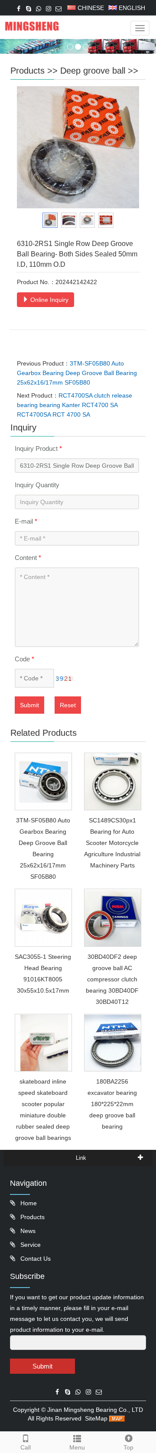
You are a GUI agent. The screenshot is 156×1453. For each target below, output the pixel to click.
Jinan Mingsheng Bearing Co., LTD (95, 1409)
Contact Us (35, 1258)
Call (25, 1447)
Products (27, 70)
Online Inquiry (48, 299)
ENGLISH (131, 7)
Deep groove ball (92, 70)
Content (28, 557)
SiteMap (96, 1418)
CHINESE (90, 7)
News (27, 1230)
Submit (29, 705)
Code (24, 659)
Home (28, 1203)
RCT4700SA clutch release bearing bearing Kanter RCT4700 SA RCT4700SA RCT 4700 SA (74, 405)
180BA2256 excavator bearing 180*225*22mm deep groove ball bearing (112, 1104)
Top (128, 1447)
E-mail (26, 521)
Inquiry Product (38, 448)
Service (30, 1244)
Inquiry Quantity (37, 485)
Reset (68, 705)
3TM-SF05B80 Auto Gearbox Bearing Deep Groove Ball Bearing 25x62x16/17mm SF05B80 (77, 373)
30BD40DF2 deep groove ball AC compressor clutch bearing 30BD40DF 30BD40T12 (112, 979)
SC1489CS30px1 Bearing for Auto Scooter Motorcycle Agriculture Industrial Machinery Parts (112, 843)
